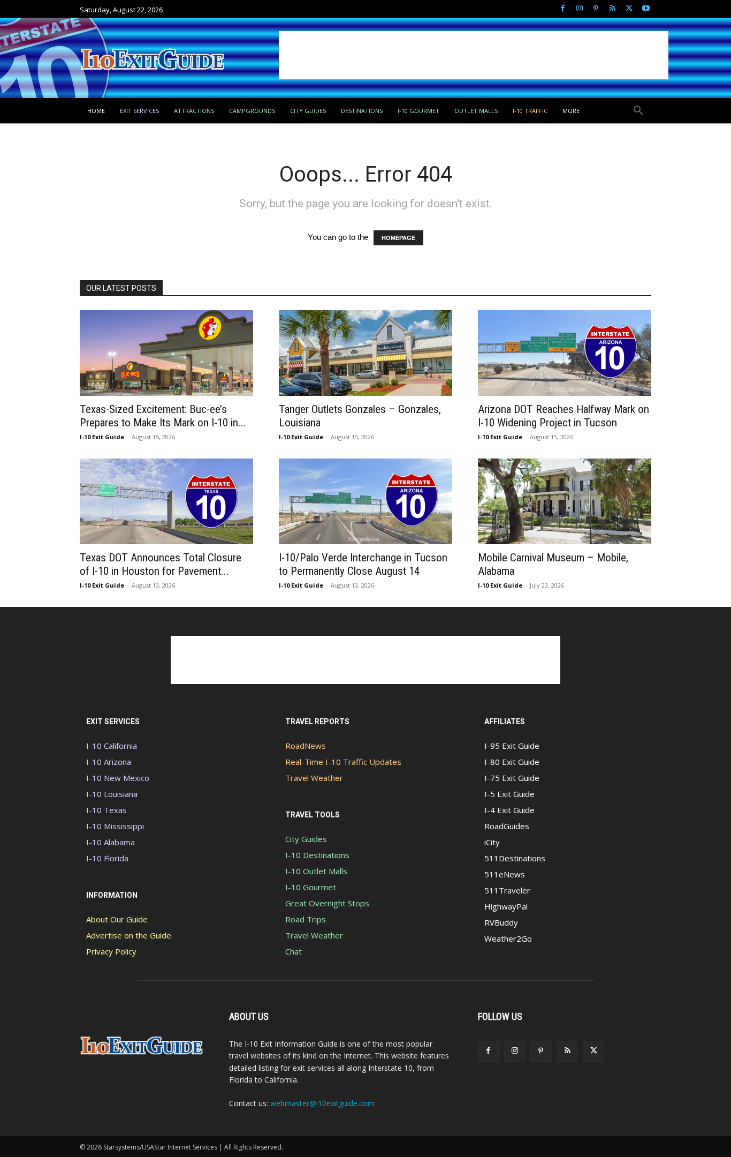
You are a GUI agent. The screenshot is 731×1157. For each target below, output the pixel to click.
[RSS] (612, 8)
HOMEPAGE (398, 238)
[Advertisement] (473, 55)
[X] (629, 8)
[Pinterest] (595, 8)
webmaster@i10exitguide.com (322, 1103)
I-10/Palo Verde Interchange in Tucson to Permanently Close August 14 (363, 564)
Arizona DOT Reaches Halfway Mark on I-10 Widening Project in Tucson (563, 416)
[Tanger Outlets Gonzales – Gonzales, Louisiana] (365, 353)
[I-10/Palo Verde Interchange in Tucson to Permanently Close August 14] (365, 501)
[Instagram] (579, 8)
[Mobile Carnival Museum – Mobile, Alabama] (564, 501)
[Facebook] (562, 8)
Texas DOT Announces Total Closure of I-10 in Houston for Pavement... (160, 564)
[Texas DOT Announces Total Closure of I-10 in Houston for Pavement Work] (166, 501)
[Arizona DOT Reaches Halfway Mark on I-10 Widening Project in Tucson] (564, 353)
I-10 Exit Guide (102, 437)
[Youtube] (645, 8)
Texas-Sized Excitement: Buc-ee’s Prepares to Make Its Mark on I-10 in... (163, 416)
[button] (638, 111)
